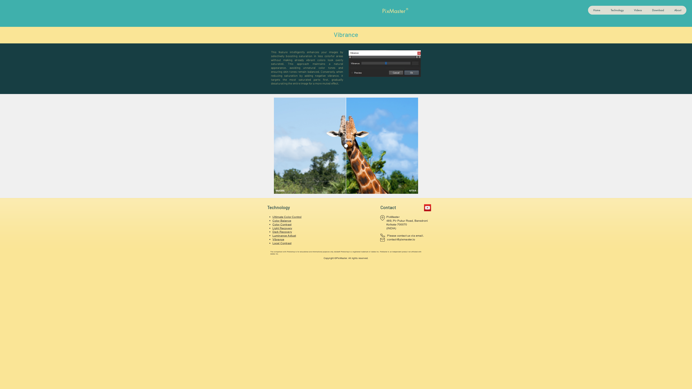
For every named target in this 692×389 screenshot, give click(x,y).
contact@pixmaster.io (401, 239)
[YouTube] (427, 207)
